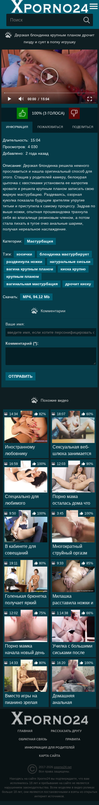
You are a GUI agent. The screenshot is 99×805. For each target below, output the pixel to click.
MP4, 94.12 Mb (36, 297)
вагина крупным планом (29, 269)
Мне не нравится (74, 113)
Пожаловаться (50, 127)
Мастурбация (40, 241)
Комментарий (19, 343)
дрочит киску (78, 284)
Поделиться (82, 127)
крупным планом (22, 276)
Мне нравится (22, 113)
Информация (17, 127)
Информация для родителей (50, 747)
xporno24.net (63, 767)
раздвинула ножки (24, 261)
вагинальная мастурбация (32, 284)
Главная (25, 731)
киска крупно (73, 269)
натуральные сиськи (70, 261)
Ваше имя (15, 324)
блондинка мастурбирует (64, 254)
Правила (72, 739)
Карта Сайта (49, 755)
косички (24, 254)
